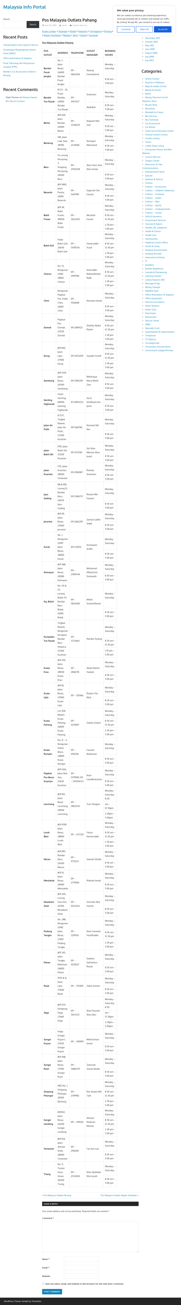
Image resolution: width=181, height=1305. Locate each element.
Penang (108, 31)
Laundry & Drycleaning (156, 272)
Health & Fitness (153, 231)
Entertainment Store (154, 171)
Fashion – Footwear (154, 194)
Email (45, 1267)
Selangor (63, 31)
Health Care (150, 235)
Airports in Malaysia (154, 82)
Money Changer (152, 287)
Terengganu (96, 31)
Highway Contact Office (156, 242)
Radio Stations (152, 305)
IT (146, 261)
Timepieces (150, 335)
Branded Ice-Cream (154, 112)
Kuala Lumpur (49, 31)
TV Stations (150, 339)
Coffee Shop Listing (154, 145)
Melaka (67, 35)
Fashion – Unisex (153, 212)
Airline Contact (152, 78)
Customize (126, 29)
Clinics (148, 142)
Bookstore (150, 108)
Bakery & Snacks (153, 90)
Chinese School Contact (156, 134)
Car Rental (150, 127)
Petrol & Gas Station (155, 302)
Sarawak (93, 35)
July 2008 (149, 56)
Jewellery (149, 265)
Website (46, 1276)
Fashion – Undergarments (157, 209)
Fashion (149, 183)
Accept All (162, 29)
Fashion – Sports (153, 205)
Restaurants (151, 317)
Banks (148, 93)
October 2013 (151, 41)
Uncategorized (152, 343)
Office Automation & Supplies (17, 58)
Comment (48, 1218)
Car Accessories (152, 123)
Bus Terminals (152, 119)
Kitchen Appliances (154, 268)
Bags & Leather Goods (155, 86)
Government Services (155, 220)
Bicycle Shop (151, 104)
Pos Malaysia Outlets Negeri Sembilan (119, 1195)
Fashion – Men (152, 201)
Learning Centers (153, 276)
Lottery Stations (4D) (155, 279)
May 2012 (149, 45)
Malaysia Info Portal (24, 7)
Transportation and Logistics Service (20, 45)
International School (155, 257)
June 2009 (150, 49)
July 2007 (149, 60)
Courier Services (79, 25)
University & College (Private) (159, 350)
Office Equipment (153, 298)
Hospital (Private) (153, 253)
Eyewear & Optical (154, 179)
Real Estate (150, 313)
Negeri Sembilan (52, 35)
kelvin (64, 25)
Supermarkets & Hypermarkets (159, 331)
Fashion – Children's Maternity (159, 190)
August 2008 (151, 53)
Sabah (83, 35)
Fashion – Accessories (155, 186)
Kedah (73, 31)
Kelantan (83, 31)
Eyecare (148, 175)
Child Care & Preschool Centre (159, 131)
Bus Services (151, 116)
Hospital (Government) (156, 250)
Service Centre (152, 320)
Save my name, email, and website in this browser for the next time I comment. (84, 1283)
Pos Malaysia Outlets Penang (57, 1195)
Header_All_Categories (156, 227)
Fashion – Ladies (153, 197)
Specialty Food (152, 328)
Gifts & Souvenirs (153, 216)
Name (46, 1259)
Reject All (144, 29)
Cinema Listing (152, 138)
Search (6, 19)
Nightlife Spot (152, 290)
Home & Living (152, 246)
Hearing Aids (151, 238)
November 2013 (152, 38)
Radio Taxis (150, 309)
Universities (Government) (157, 346)
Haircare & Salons (153, 224)
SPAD (147, 324)
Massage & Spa (152, 283)
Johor (75, 35)
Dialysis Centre (152, 160)
